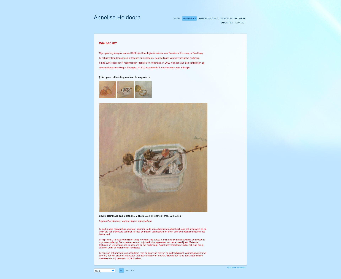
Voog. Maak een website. (236, 267)
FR (127, 270)
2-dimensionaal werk (233, 18)
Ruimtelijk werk (208, 18)
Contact (241, 22)
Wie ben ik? (189, 18)
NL (121, 270)
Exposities (226, 22)
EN (132, 270)
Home (177, 18)
